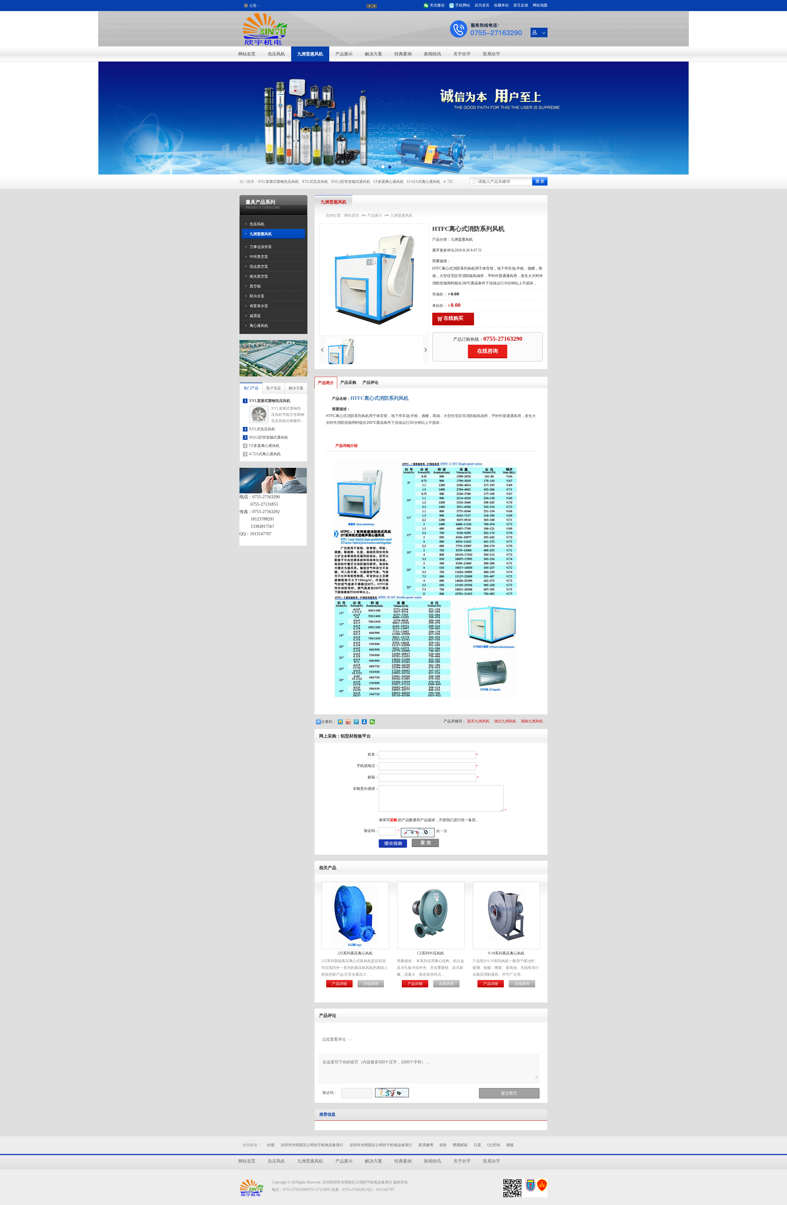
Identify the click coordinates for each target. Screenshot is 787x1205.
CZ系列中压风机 (430, 953)
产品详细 (339, 984)
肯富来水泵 (259, 306)
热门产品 (251, 388)
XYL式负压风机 (315, 181)
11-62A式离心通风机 (423, 181)
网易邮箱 (460, 1145)
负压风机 (276, 54)
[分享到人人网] (365, 721)
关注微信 (437, 5)
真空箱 (255, 286)
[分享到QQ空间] (341, 721)
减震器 (255, 316)
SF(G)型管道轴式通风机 (350, 181)
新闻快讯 (432, 54)
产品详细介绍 (346, 446)
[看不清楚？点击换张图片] (418, 832)
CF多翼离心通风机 (388, 181)
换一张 (441, 831)
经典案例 (403, 54)
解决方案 (373, 54)
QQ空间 (493, 1145)
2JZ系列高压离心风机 (355, 953)
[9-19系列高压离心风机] (506, 941)
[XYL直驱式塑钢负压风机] (259, 422)
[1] (390, 167)
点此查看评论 (334, 1039)
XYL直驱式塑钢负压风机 (278, 181)
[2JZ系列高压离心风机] (355, 947)
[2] (383, 167)
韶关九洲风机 (478, 721)
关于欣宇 (462, 54)
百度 (477, 1145)
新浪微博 (425, 1145)
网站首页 (246, 54)
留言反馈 (520, 5)
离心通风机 (259, 325)
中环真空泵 (259, 257)
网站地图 (540, 5)
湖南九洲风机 (532, 721)
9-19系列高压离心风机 (506, 953)
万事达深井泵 (261, 247)
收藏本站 (501, 5)
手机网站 (462, 5)
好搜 (271, 1145)
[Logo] (266, 45)
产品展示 (344, 54)
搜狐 (510, 1145)
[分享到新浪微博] (349, 721)
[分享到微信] (373, 721)
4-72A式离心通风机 (265, 454)
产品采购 (348, 382)
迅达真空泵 (259, 266)
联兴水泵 (257, 296)
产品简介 (326, 382)
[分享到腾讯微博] (357, 721)
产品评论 (370, 382)
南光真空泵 (259, 276)
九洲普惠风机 (310, 54)
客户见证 (273, 388)
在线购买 (453, 318)
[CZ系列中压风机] (430, 947)
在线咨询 (487, 351)
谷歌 (443, 1145)
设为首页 (482, 5)
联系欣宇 (491, 54)
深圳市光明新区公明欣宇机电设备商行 (312, 1145)
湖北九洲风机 (505, 721)
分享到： (328, 722)
